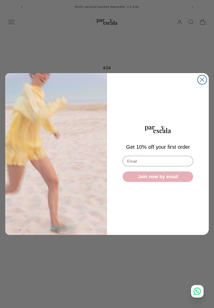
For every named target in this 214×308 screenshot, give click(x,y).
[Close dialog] (202, 79)
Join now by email (158, 176)
